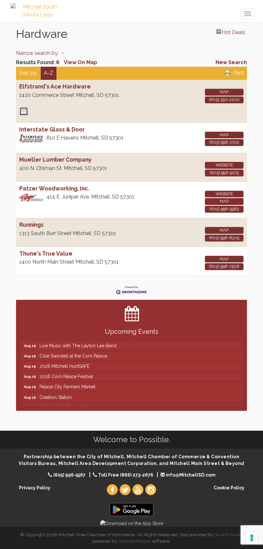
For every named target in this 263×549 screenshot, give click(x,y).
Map (224, 91)
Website (224, 165)
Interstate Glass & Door (52, 129)
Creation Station (55, 393)
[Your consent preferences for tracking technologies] (252, 538)
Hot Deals (233, 31)
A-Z (48, 73)
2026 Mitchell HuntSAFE (64, 362)
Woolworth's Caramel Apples (70, 403)
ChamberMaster (134, 541)
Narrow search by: (37, 53)
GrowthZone (227, 534)
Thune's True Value (45, 253)
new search (231, 62)
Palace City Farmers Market (67, 382)
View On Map (80, 62)
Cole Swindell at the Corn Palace (73, 352)
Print (238, 73)
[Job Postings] (24, 111)
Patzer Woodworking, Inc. (54, 188)
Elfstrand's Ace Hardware (55, 86)
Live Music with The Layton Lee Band (77, 341)
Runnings (31, 224)
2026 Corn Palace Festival (66, 372)
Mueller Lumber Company (55, 159)
